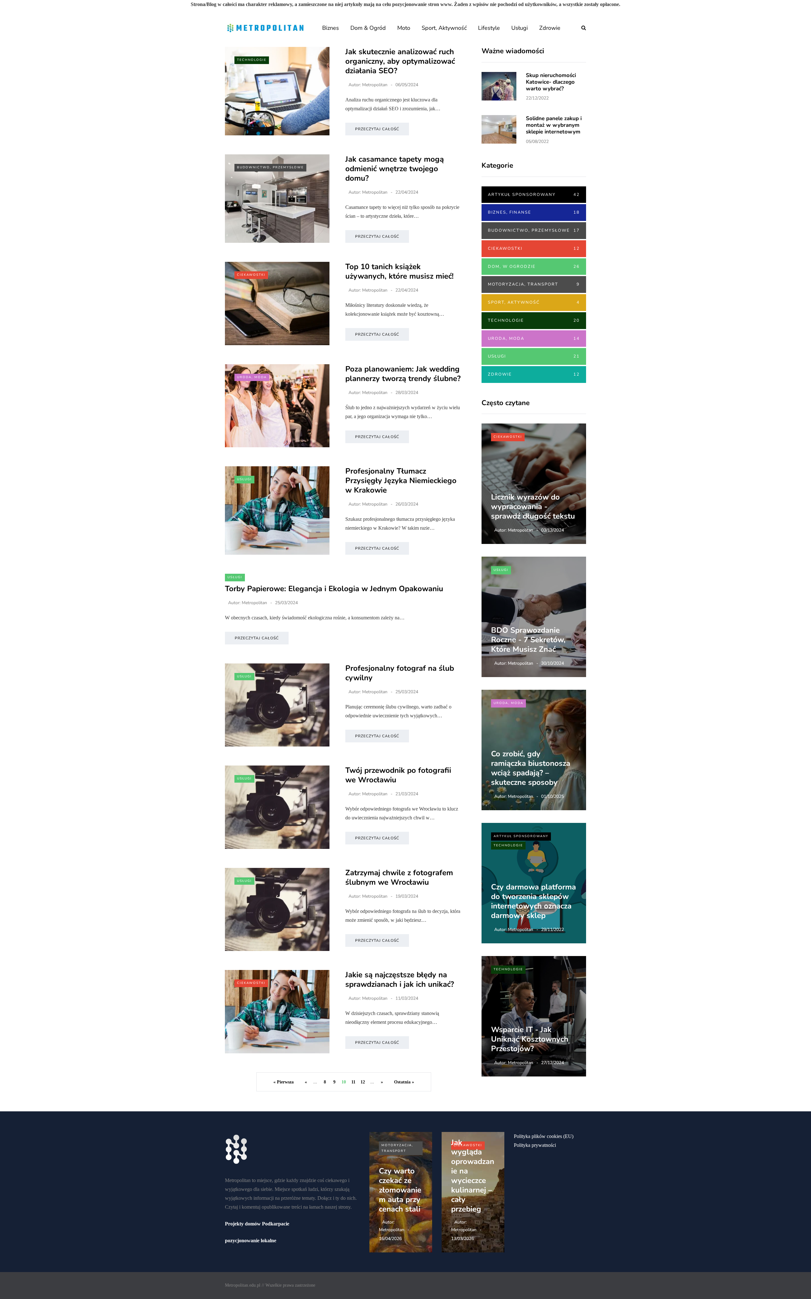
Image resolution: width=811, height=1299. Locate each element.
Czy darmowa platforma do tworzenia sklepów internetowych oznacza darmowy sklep (533, 901)
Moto (403, 28)
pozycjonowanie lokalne (250, 1240)
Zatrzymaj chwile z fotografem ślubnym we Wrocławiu (399, 877)
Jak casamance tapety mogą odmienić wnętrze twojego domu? (394, 168)
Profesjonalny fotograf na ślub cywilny (399, 673)
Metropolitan (374, 85)
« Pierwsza (283, 1082)
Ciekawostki (251, 275)
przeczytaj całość (377, 129)
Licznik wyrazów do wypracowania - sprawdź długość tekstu (533, 506)
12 (363, 1082)
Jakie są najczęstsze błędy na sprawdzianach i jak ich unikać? (399, 979)
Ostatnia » (404, 1082)
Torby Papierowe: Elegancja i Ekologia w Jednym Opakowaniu (334, 589)
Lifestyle (489, 28)
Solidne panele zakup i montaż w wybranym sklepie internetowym (554, 125)
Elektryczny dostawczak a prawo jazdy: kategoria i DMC (399, 1185)
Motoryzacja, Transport (534, 284)
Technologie (251, 60)
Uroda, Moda (252, 377)
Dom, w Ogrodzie (534, 266)
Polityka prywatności (535, 1145)
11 (353, 1082)
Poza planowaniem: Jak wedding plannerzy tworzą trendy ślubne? (403, 374)
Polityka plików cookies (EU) (543, 1136)
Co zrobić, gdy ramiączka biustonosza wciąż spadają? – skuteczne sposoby (530, 768)
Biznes (330, 28)
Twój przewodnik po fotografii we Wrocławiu (398, 775)
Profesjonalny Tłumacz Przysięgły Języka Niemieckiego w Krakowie (401, 480)
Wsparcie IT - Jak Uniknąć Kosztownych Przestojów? (529, 1039)
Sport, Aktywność (444, 28)
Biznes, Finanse (534, 212)
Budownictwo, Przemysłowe (270, 167)
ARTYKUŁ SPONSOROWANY (534, 194)
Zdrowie (549, 28)
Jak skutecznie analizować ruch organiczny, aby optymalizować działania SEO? (400, 61)
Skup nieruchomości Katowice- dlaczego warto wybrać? (551, 82)
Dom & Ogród (368, 28)
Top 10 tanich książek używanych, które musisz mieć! (399, 271)
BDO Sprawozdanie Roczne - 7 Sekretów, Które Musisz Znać (528, 639)
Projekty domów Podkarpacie (257, 1223)
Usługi (519, 28)
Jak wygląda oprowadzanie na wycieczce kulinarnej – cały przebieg (472, 1175)
